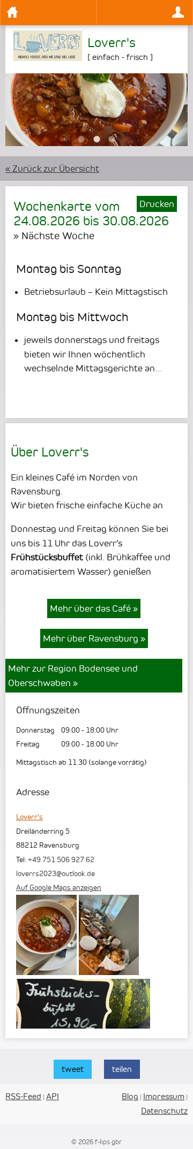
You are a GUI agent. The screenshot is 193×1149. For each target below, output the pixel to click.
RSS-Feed (23, 1096)
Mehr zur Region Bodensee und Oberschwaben (73, 675)
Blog (130, 1096)
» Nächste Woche (53, 235)
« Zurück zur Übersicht (52, 168)
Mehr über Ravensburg (94, 638)
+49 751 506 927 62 (61, 859)
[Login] (144, 12)
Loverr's (29, 816)
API (52, 1096)
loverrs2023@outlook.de (55, 873)
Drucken (156, 204)
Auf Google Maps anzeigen (58, 887)
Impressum (163, 1096)
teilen (122, 1069)
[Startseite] (48, 12)
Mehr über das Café (94, 608)
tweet (73, 1069)
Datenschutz (164, 1110)
